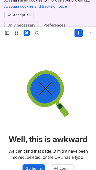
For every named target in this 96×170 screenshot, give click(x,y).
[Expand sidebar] (7, 33)
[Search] (37, 33)
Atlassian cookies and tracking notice (35, 6)
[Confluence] (27, 33)
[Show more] (89, 33)
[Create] (78, 33)
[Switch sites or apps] (16, 33)
